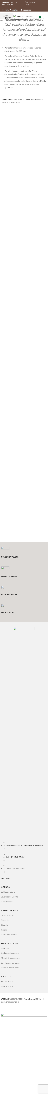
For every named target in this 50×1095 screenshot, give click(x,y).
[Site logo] (24, 18)
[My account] (44, 18)
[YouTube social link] (43, 5)
